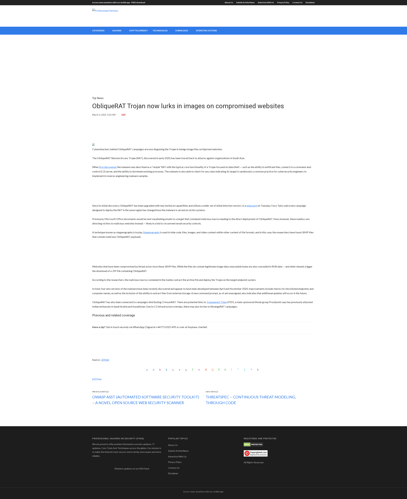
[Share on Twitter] (154, 370)
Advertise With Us (266, 2)
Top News (97, 98)
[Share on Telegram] (239, 370)
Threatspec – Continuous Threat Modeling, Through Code (251, 400)
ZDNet (105, 359)
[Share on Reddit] (187, 370)
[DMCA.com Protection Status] (253, 444)
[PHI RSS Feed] (152, 468)
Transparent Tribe (216, 302)
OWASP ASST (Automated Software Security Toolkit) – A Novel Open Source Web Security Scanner (145, 400)
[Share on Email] (180, 370)
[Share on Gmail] (206, 370)
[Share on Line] (219, 370)
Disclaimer (310, 2)
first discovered (107, 166)
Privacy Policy (283, 2)
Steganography (151, 232)
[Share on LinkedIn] (167, 370)
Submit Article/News (245, 2)
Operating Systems (206, 30)
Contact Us (297, 2)
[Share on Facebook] (148, 370)
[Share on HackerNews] (213, 370)
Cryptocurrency (138, 30)
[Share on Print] (174, 370)
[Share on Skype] (245, 370)
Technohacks (160, 30)
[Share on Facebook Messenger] (252, 370)
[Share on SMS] (226, 370)
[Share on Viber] (232, 370)
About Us (229, 2)
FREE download (138, 2)
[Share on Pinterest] (161, 370)
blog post (252, 205)
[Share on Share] (258, 370)
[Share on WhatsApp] (193, 370)
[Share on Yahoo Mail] (200, 370)
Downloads (181, 30)
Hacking (116, 30)
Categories (98, 30)
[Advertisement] (257, 15)
